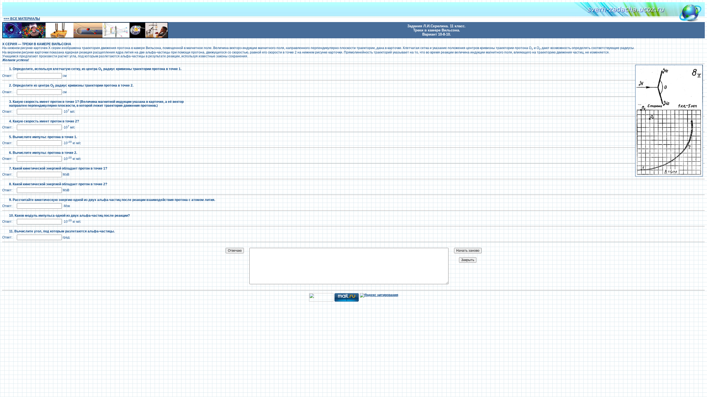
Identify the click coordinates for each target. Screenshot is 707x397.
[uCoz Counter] (321, 300)
